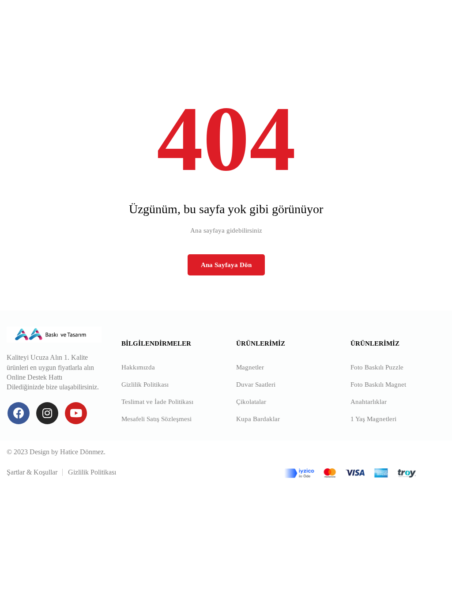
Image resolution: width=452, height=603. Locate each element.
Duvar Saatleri (255, 384)
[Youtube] (76, 413)
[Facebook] (19, 413)
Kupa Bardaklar (258, 418)
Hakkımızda (138, 367)
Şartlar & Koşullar (32, 472)
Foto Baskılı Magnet (378, 384)
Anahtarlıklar (368, 401)
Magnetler (250, 367)
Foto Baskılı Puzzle (376, 367)
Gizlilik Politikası (145, 384)
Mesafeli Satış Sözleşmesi (156, 418)
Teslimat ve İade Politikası (157, 401)
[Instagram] (47, 413)
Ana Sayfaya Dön (226, 264)
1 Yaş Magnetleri (373, 418)
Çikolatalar (251, 401)
